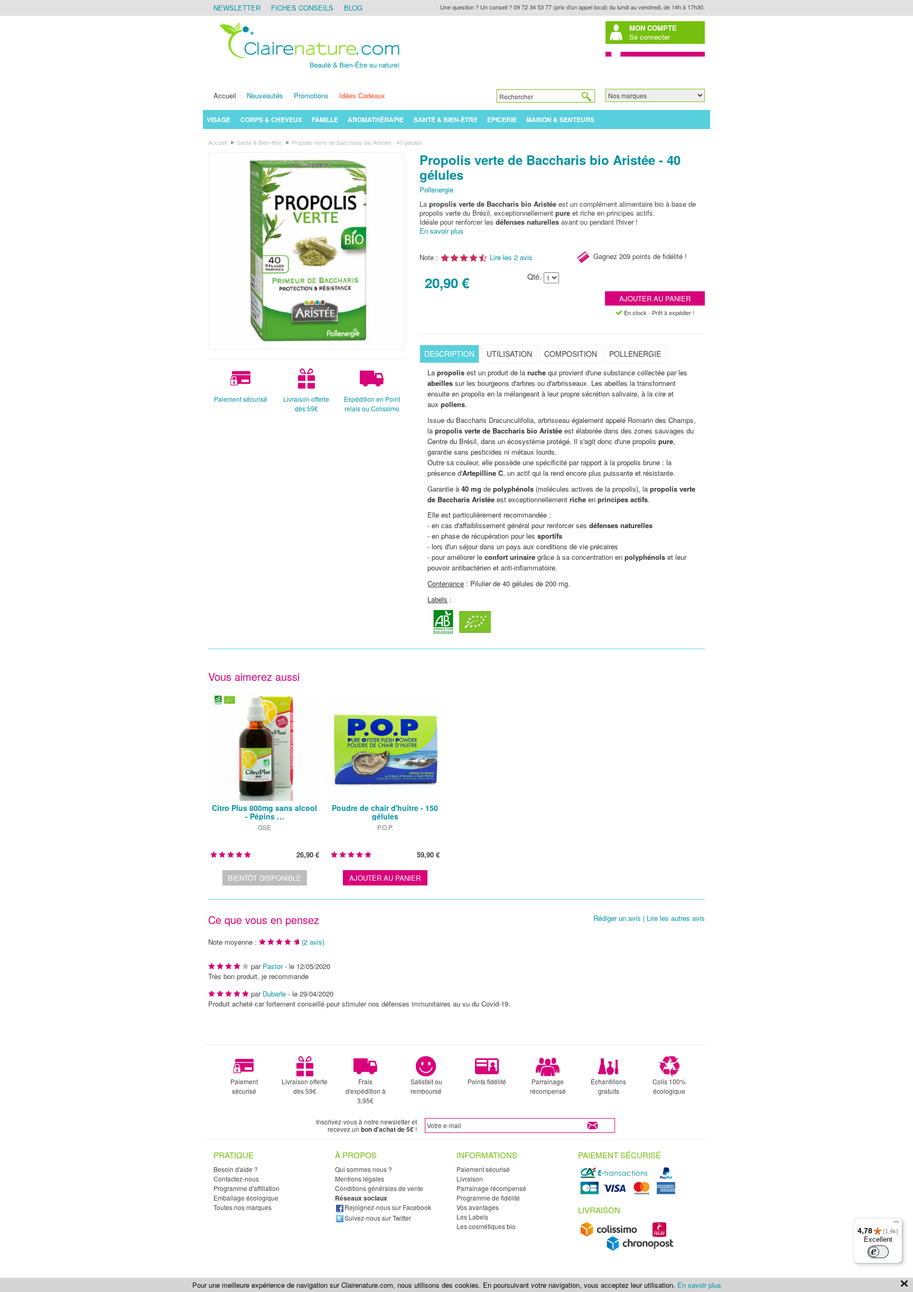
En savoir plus (441, 231)
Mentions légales (359, 1178)
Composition (570, 353)
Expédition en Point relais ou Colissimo (372, 403)
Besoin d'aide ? (235, 1169)
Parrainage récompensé (548, 1086)
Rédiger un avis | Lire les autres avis (649, 918)
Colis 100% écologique (669, 1086)
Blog (353, 8)
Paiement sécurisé (240, 398)
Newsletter (236, 8)
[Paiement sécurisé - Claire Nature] (629, 1192)
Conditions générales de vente (379, 1188)
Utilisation (509, 353)
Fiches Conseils (302, 8)
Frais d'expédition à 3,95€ (366, 1091)
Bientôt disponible (264, 878)
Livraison (469, 1178)
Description (449, 353)
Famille (325, 119)
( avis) (313, 942)
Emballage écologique (245, 1197)
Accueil (224, 95)
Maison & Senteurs (560, 119)
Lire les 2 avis (511, 257)
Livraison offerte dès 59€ (306, 403)
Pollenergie (436, 189)
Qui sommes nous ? (363, 1169)
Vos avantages (477, 1207)
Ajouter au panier (655, 298)
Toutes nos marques (242, 1207)
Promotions (311, 95)
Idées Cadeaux (362, 95)
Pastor (274, 966)
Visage (218, 119)
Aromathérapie (376, 119)
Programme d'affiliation (246, 1188)
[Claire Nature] (307, 69)
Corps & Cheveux (271, 119)
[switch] (878, 1251)
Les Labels (472, 1216)
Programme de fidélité (488, 1197)
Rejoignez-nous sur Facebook (387, 1207)
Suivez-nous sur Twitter (377, 1217)
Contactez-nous (236, 1178)
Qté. (534, 276)
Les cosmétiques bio (486, 1226)
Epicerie (502, 119)
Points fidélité (487, 1081)
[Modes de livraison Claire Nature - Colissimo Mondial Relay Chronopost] (629, 1248)
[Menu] (896, 1224)
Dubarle (274, 994)
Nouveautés (265, 95)
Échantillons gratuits (608, 1086)
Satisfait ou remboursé (426, 1086)
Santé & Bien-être (446, 119)
